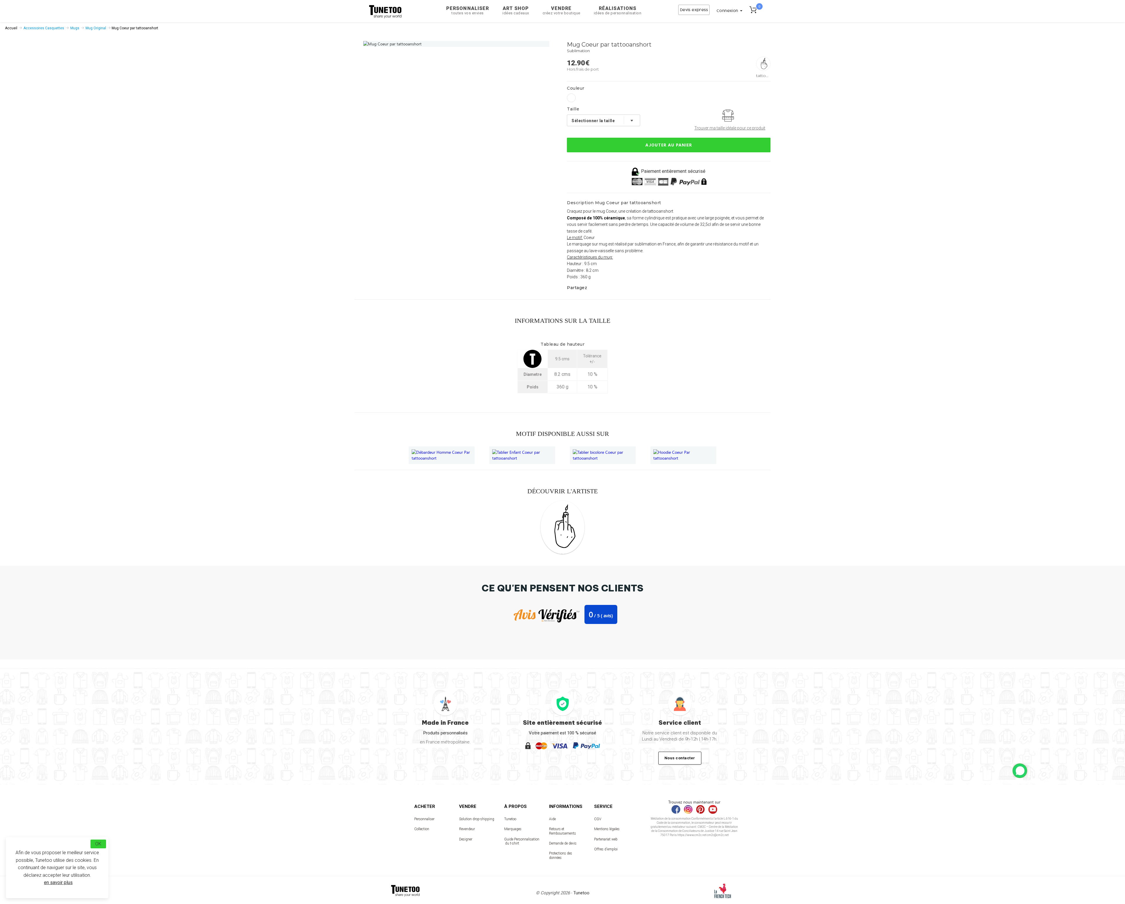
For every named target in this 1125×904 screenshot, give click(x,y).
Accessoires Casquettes (43, 28)
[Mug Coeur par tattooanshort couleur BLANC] (571, 97)
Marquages (512, 829)
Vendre (561, 10)
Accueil (11, 28)
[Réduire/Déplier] (1019, 770)
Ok (98, 844)
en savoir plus (58, 882)
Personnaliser (467, 10)
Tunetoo (510, 819)
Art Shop (515, 10)
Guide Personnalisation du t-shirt (521, 841)
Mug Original (96, 28)
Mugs (74, 28)
